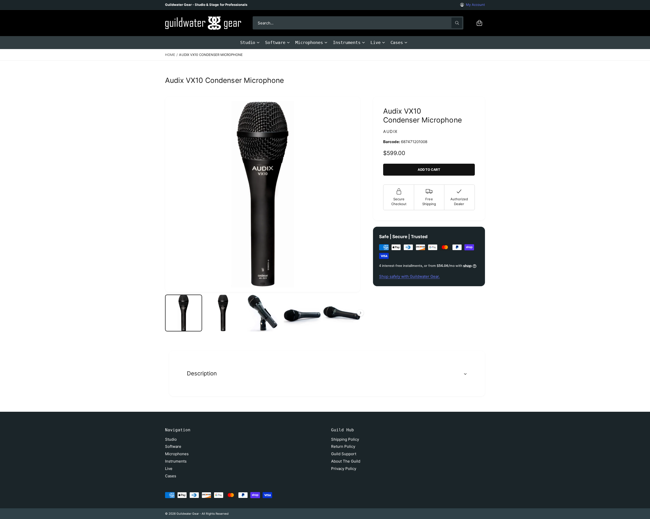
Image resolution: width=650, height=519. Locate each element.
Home (170, 55)
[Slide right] (360, 313)
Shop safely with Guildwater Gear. (409, 276)
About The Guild (345, 461)
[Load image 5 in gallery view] (341, 313)
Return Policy (343, 446)
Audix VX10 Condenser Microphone (211, 55)
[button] (479, 22)
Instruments (347, 42)
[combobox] (358, 22)
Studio (247, 42)
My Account (475, 5)
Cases (397, 42)
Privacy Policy (343, 468)
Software (275, 42)
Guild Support (343, 453)
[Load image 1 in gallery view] (183, 313)
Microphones (309, 42)
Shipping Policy (345, 439)
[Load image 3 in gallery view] (262, 313)
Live (375, 42)
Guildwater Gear (187, 513)
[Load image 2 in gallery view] (223, 313)
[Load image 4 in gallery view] (302, 313)
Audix (390, 131)
